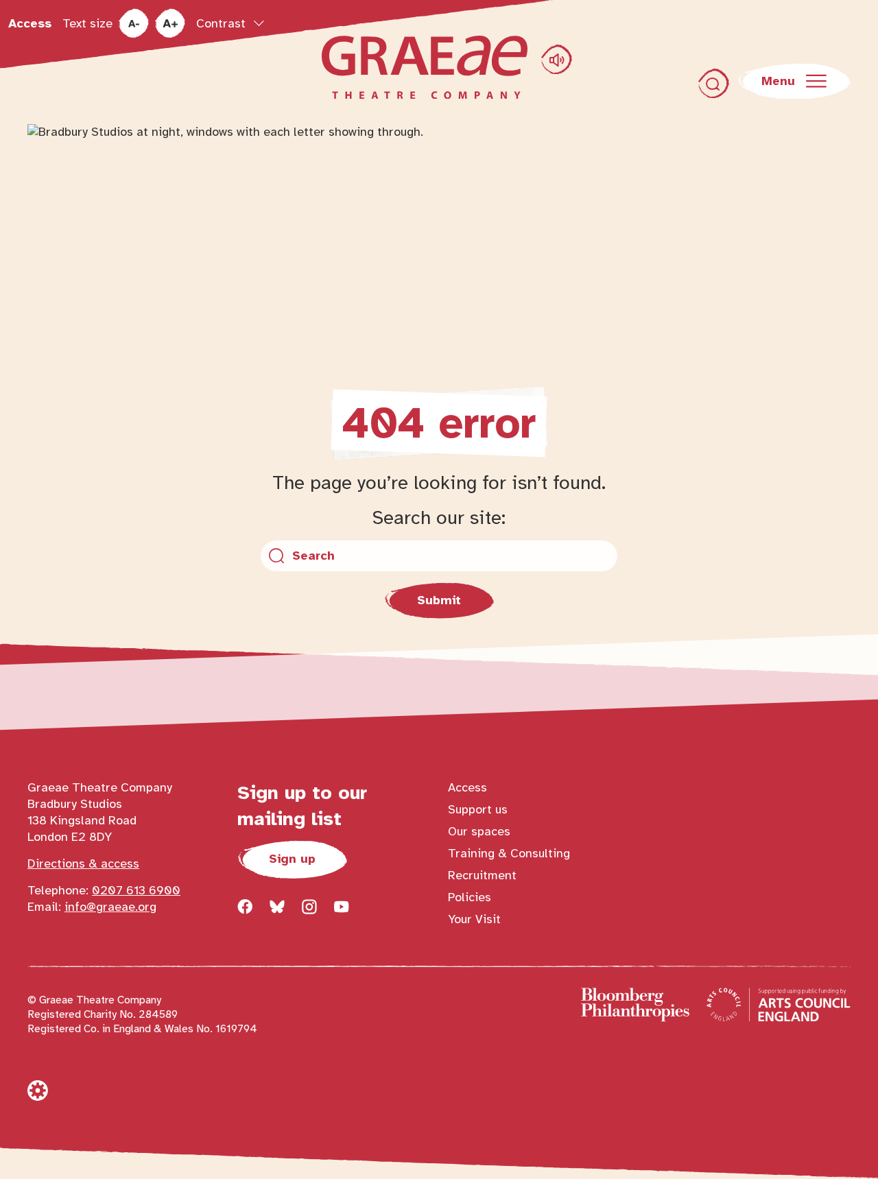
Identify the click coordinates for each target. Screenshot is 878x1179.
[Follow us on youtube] (341, 906)
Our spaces (479, 831)
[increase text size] (169, 23)
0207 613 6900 (136, 890)
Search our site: (439, 517)
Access (29, 23)
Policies (469, 897)
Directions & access (83, 863)
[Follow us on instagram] (309, 906)
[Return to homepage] (424, 67)
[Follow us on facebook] (244, 906)
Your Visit (474, 919)
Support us (478, 809)
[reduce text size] (133, 23)
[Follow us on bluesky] (277, 906)
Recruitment (482, 875)
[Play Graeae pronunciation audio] (556, 59)
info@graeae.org (110, 906)
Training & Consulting (509, 853)
